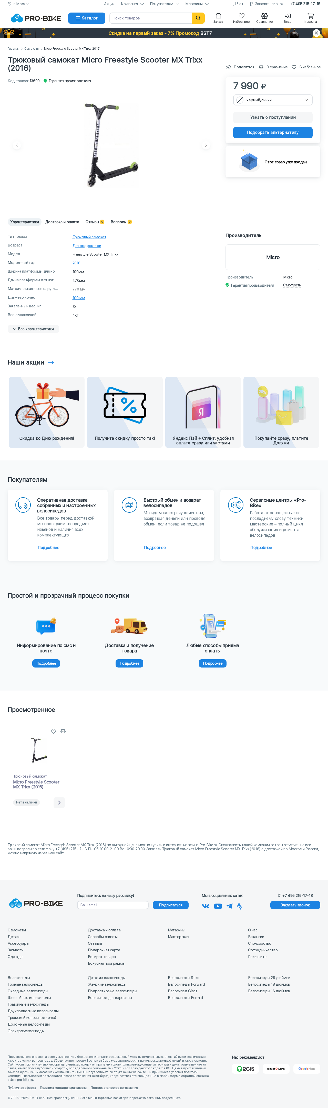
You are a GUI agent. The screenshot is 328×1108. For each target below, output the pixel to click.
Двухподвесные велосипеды (33, 1011)
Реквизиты (257, 956)
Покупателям (161, 4)
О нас (253, 930)
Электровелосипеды (26, 1031)
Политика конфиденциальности (63, 1088)
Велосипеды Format (185, 997)
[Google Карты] (306, 1069)
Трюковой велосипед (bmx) (32, 1017)
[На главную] (36, 18)
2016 (77, 263)
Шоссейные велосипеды (29, 997)
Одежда (15, 956)
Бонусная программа (106, 963)
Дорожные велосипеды (29, 1024)
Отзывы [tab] (94, 222)
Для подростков (87, 245)
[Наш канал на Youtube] (218, 905)
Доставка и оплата (104, 930)
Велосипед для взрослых (110, 997)
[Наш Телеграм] (229, 905)
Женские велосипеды (107, 984)
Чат (240, 4)
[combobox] (273, 99)
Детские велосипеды (107, 977)
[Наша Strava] (239, 905)
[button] (164, 33)
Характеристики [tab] (24, 222)
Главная (13, 48)
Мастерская (178, 936)
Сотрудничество (263, 950)
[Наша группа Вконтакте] (206, 905)
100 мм (79, 298)
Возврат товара (102, 956)
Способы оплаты (103, 936)
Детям (13, 936)
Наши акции (26, 362)
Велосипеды (19, 977)
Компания (129, 4)
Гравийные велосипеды (28, 1004)
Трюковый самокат (89, 237)
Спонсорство (259, 943)
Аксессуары (18, 943)
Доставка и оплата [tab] (62, 222)
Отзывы (95, 943)
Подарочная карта (104, 950)
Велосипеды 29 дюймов (269, 977)
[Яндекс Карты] (276, 1069)
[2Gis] (245, 1069)
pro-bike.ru (25, 1080)
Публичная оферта (22, 1088)
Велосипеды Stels (183, 977)
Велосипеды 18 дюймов (269, 984)
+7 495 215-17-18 (305, 4)
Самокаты (31, 48)
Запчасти (16, 950)
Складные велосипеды (28, 991)
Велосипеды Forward (186, 984)
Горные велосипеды (26, 984)
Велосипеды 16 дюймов (269, 991)
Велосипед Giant (182, 991)
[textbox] (273, 100)
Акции (109, 4)
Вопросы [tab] (121, 222)
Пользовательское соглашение (114, 1088)
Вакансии (256, 936)
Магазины (194, 4)
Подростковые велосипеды (112, 991)
